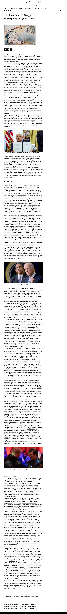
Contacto (44, 8)
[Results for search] (53, 11)
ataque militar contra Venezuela (27, 503)
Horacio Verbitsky (16, 8)
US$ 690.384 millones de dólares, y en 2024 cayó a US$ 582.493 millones (22, 405)
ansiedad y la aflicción (26, 220)
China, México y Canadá (11, 253)
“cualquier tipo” (8, 416)
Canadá (19, 208)
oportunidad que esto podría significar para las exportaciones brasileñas (20, 421)
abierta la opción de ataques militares (14, 385)
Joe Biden (21, 221)
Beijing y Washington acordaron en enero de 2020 (17, 172)
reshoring (25, 314)
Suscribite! (7, 10)
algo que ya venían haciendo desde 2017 (22, 204)
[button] (5, 49)
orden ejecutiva (28, 247)
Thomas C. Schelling (34, 65)
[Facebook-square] (60, 8)
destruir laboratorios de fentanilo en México (25, 501)
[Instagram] (61, 11)
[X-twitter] (62, 8)
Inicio (6, 8)
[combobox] (53, 9)
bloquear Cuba (8, 503)
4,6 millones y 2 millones (23, 293)
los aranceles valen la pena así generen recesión (27, 533)
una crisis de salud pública (17, 301)
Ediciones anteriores (32, 8)
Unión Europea (13, 561)
